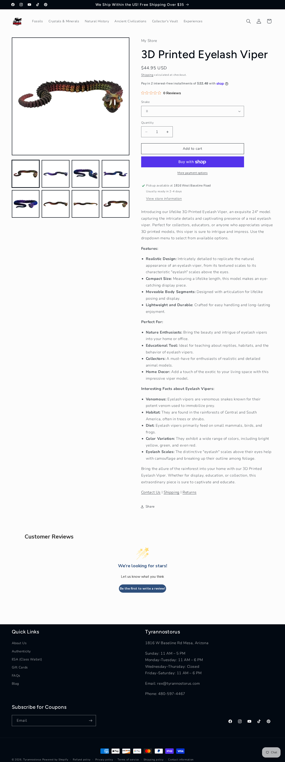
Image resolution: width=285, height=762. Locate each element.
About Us (19, 643)
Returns (189, 492)
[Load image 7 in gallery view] (85, 204)
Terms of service (128, 759)
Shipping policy (154, 759)
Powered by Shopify (55, 759)
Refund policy (82, 759)
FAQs (16, 675)
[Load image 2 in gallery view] (55, 174)
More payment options (192, 173)
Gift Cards (20, 667)
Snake (145, 102)
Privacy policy (104, 759)
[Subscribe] (90, 720)
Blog (15, 683)
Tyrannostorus (32, 759)
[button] (248, 21)
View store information (164, 199)
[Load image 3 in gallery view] (85, 174)
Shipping (147, 75)
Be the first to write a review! (142, 588)
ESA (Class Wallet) (27, 659)
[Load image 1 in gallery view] (25, 174)
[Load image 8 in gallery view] (115, 204)
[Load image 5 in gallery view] (25, 204)
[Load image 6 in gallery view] (55, 204)
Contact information (180, 759)
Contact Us (151, 492)
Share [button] (150, 506)
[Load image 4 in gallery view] (115, 174)
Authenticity (21, 651)
